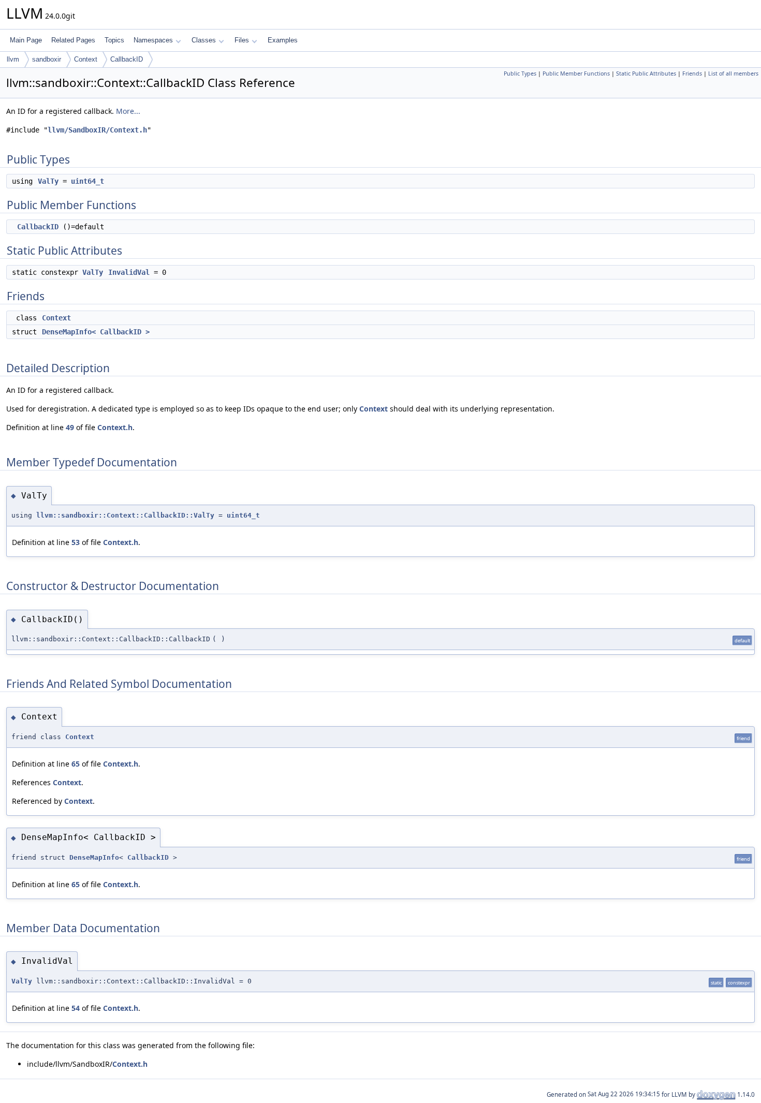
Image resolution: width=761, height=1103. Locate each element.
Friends (692, 73)
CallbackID (126, 59)
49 (70, 427)
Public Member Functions (576, 73)
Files (242, 40)
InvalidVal (129, 272)
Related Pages (73, 40)
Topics (114, 40)
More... (128, 111)
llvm (13, 59)
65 (75, 764)
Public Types (520, 73)
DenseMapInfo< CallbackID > (96, 332)
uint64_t (87, 181)
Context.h (115, 427)
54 (75, 1008)
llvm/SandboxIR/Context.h (97, 130)
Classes (204, 40)
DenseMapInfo (94, 857)
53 (75, 542)
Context (85, 59)
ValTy (48, 181)
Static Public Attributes (646, 73)
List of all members (733, 73)
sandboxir (46, 59)
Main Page (26, 40)
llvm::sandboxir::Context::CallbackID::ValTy (125, 515)
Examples (283, 40)
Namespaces (153, 40)
